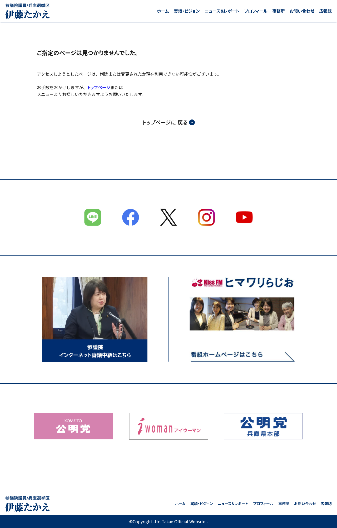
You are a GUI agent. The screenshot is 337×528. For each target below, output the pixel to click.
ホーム (163, 11)
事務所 (278, 11)
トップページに (164, 122)
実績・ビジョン (187, 11)
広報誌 (325, 11)
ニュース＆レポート (222, 11)
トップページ (98, 87)
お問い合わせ (302, 11)
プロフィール (255, 11)
